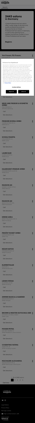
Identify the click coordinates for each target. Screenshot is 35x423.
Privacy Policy (8, 82)
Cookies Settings (16, 87)
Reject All (11, 91)
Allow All (23, 91)
